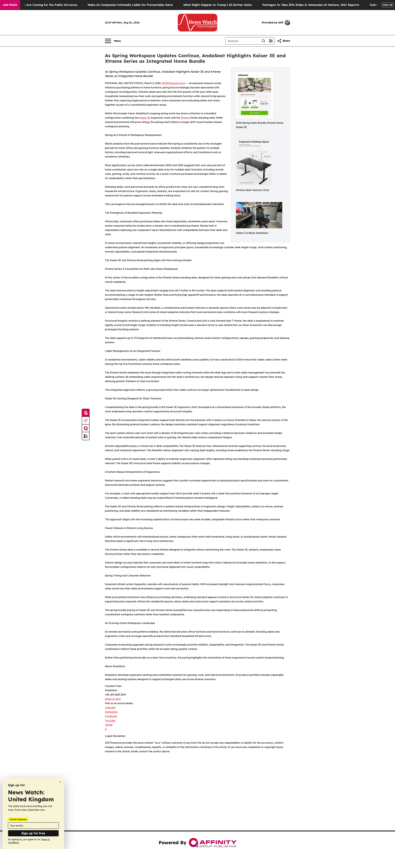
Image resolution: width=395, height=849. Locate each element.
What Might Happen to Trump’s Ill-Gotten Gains (217, 5)
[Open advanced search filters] (270, 40)
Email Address (18, 819)
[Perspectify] (85, 420)
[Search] (263, 40)
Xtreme (185, 117)
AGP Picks (10, 4)
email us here (113, 698)
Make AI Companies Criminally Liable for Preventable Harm (130, 5)
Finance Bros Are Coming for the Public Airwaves (42, 5)
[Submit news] (85, 413)
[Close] (60, 782)
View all (387, 4)
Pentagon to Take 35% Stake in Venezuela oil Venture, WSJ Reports (310, 5)
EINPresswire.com (173, 83)
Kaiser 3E (144, 117)
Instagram (111, 711)
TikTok (109, 724)
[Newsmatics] (85, 436)
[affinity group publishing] (85, 428)
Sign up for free (33, 833)
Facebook (111, 716)
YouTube (110, 720)
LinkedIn (110, 707)
